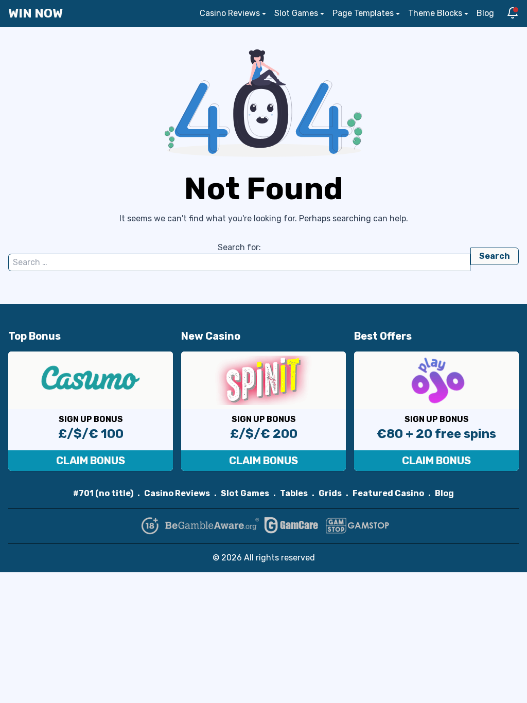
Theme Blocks (435, 13)
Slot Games (296, 13)
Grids (330, 493)
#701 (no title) (103, 493)
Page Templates (363, 13)
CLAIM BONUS (90, 460)
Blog (485, 13)
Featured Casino (388, 493)
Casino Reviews (230, 13)
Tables (294, 493)
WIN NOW (35, 13)
